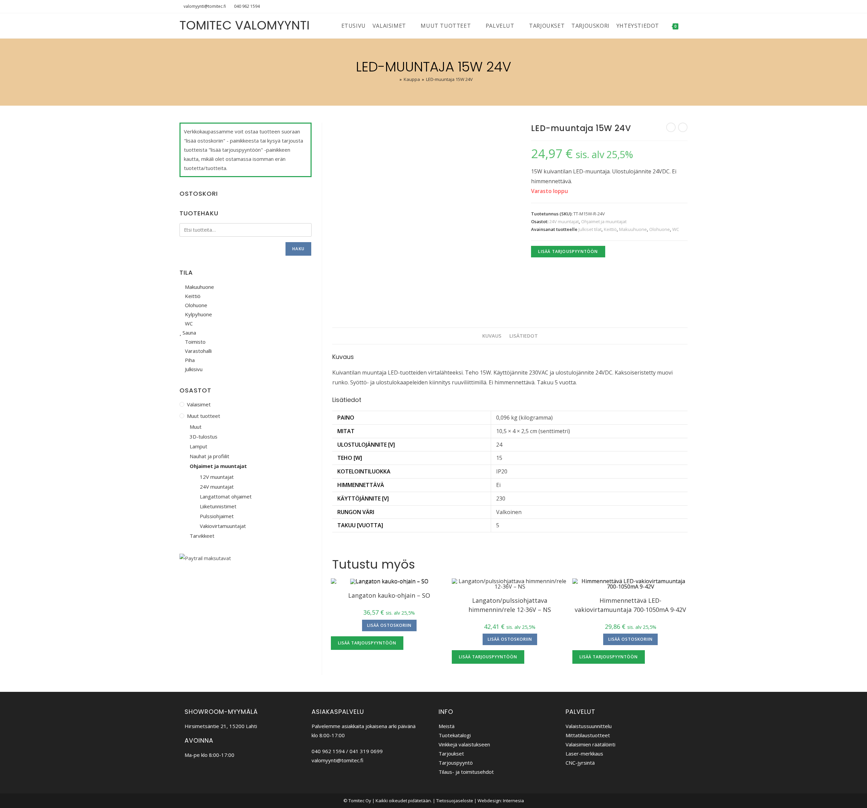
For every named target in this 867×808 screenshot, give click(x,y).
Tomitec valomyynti (244, 25)
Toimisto (195, 341)
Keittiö (610, 229)
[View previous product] (671, 127)
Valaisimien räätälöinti (590, 744)
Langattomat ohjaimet (226, 496)
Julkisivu (193, 369)
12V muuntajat (217, 476)
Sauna (188, 332)
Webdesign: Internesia (501, 801)
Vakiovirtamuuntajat (223, 526)
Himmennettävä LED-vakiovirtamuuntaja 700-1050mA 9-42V (630, 605)
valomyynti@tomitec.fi (205, 6)
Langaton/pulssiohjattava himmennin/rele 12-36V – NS (509, 605)
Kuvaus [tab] (491, 336)
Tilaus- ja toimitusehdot (466, 771)
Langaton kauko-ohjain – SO (389, 595)
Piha (189, 360)
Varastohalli (198, 350)
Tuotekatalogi (455, 735)
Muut (196, 426)
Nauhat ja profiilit (209, 456)
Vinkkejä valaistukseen (464, 744)
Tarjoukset (451, 753)
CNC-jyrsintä (580, 762)
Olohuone (659, 229)
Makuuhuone (633, 229)
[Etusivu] (396, 79)
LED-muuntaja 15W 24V (449, 79)
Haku (298, 249)
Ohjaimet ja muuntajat (604, 221)
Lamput (198, 446)
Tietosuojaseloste (454, 801)
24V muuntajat (564, 221)
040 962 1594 (247, 6)
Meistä (446, 726)
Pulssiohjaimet (217, 516)
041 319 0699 (366, 751)
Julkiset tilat (589, 229)
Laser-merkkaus (584, 753)
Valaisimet (199, 404)
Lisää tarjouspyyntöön (568, 251)
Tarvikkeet (202, 535)
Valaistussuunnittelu (589, 726)
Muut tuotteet (203, 415)
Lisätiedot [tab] (523, 336)
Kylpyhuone (198, 314)
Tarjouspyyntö (456, 762)
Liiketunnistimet (218, 506)
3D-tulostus (203, 436)
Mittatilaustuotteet (588, 735)
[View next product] (683, 127)
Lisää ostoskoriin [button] (389, 625)
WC (675, 229)
